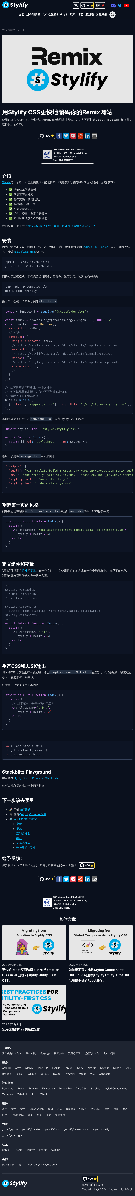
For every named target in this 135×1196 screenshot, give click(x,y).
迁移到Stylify (92, 1053)
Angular (6, 1067)
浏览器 (29, 1067)
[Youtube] (126, 5)
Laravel (69, 1067)
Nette (80, 1067)
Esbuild (56, 1067)
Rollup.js (31, 1073)
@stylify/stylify (101, 1129)
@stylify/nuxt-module (76, 1129)
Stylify (6, 182)
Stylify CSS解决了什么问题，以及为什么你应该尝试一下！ (62, 226)
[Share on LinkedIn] (87, 136)
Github (6, 1149)
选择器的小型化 (26, 847)
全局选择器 (23, 843)
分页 (30, 1114)
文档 (21, 14)
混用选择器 (74, 1053)
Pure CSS (81, 1088)
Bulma (21, 1088)
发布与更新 (109, 1053)
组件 (24, 570)
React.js (6, 1073)
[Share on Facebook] (59, 136)
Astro (18, 1067)
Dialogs (70, 1108)
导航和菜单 (17, 1114)
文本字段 (60, 1114)
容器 (59, 1108)
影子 (39, 1114)
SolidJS (44, 1073)
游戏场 (89, 14)
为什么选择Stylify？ (55, 14)
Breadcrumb (37, 1108)
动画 (4, 1108)
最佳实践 (31, 1053)
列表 (125, 1108)
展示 (73, 14)
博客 (80, 14)
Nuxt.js (117, 1067)
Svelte (56, 1073)
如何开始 (24, 809)
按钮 (50, 1108)
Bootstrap (7, 1088)
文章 (13, 1108)
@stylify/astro (10, 1129)
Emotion (33, 1088)
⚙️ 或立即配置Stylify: (23, 819)
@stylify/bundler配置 (32, 814)
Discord (18, 1149)
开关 (48, 1114)
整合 (5, 1062)
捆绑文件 (59, 1053)
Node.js (104, 1067)
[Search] (112, 14)
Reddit (43, 1149)
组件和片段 (33, 14)
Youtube (55, 1149)
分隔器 (82, 1108)
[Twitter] (120, 5)
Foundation (48, 1088)
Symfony (70, 1073)
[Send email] (94, 136)
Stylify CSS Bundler (95, 247)
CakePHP (42, 1067)
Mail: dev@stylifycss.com (42, 1164)
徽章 (22, 1108)
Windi (43, 1094)
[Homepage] (15, 5)
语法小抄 (45, 1053)
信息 (4, 1114)
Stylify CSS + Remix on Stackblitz (36, 778)
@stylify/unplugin (12, 1135)
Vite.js (82, 1073)
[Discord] (113, 5)
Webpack (104, 1073)
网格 (116, 1108)
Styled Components (115, 1088)
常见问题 (101, 14)
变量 (33, 570)
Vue (92, 1073)
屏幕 (19, 828)
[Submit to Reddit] (80, 136)
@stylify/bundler (24, 251)
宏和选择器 (23, 833)
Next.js (92, 1067)
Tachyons (7, 1094)
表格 (107, 1108)
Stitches (95, 1088)
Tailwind (22, 1094)
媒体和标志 (8, 1164)
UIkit (33, 1094)
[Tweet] (66, 136)
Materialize (65, 1088)
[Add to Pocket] (73, 136)
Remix (18, 1073)
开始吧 (6, 1048)
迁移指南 (7, 1082)
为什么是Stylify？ (12, 1053)
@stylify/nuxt (52, 1129)
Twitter (31, 1149)
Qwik (128, 1067)
